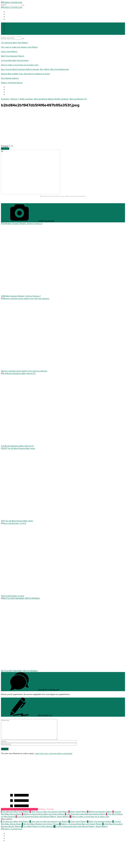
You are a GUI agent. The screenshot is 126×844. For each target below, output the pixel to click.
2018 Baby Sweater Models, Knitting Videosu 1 (21, 296)
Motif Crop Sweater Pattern (12, 56)
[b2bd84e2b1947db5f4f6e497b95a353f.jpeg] (30, 193)
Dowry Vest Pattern (9, 51)
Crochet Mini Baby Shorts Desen (15, 60)
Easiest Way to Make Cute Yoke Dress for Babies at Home (25, 74)
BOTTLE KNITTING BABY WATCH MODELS (19, 671)
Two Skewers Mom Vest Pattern (14, 42)
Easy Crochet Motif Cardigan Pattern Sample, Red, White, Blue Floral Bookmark (35, 69)
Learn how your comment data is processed (53, 753)
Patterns (14, 99)
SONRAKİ (5, 148)
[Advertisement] (63, 127)
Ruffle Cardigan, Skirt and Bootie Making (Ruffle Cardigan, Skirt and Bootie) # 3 (53, 99)
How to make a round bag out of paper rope (19, 65)
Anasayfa (5, 99)
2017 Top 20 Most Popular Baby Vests (17, 521)
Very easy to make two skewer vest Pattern (19, 47)
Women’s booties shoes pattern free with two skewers (24, 371)
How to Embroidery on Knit (12, 596)
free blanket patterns (10, 78)
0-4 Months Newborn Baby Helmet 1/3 (17, 446)
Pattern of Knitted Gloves (12, 82)
